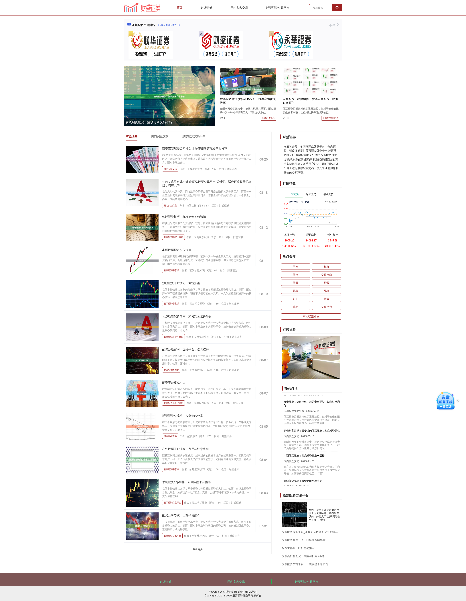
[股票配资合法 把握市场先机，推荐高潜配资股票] (248, 89)
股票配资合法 (268, 118)
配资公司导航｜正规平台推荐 (181, 515)
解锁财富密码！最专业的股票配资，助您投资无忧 (312, 422)
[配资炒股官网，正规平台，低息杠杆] (142, 360)
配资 (326, 290)
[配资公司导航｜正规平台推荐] (142, 526)
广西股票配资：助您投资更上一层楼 (304, 447)
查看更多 (198, 549)
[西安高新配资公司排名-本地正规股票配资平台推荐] (142, 159)
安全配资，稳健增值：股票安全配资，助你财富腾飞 (310, 101)
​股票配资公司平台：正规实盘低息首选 (305, 564)
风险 (295, 290)
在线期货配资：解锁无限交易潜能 (149, 122)
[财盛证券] (142, 7)
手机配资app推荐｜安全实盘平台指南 (186, 482)
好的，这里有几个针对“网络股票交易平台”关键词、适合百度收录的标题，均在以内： (206, 183)
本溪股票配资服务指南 (176, 250)
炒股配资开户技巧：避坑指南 (181, 283)
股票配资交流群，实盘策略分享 (182, 415)
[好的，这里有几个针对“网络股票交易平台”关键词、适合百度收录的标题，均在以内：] (142, 192)
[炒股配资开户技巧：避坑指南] (142, 293)
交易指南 (326, 274)
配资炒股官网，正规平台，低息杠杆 (185, 349)
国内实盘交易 (239, 7)
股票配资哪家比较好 (173, 237)
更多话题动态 (311, 316)
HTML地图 (251, 591)
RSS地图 (239, 591)
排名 (295, 307)
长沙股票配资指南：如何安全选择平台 (187, 316)
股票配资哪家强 (171, 270)
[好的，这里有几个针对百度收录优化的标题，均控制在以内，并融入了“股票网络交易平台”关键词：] (294, 514)
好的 (295, 298)
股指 (295, 274)
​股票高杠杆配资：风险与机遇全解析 (303, 556)
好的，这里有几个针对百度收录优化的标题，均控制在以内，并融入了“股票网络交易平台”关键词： (324, 515)
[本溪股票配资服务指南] (142, 260)
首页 (179, 7)
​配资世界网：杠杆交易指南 (298, 548)
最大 (326, 298)
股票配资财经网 (241, 595)
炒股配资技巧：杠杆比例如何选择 (184, 216)
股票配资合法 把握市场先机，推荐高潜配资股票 (248, 101)
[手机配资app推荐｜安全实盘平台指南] (142, 492)
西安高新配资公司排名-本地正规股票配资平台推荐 (194, 148)
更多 (332, 25)
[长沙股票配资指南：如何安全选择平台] (142, 327)
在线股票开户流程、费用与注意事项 (185, 449)
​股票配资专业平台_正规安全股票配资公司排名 (310, 532)
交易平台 (326, 307)
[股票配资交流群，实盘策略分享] (142, 426)
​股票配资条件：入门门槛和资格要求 (303, 540)
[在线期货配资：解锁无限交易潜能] (169, 96)
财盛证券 (206, 7)
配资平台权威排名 (173, 382)
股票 (295, 282)
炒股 (326, 282)
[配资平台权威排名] (142, 393)
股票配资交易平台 (277, 7)
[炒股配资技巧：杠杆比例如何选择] (142, 227)
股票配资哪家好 (330, 118)
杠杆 (326, 266)
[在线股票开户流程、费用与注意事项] (142, 459)
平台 (295, 266)
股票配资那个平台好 (173, 336)
